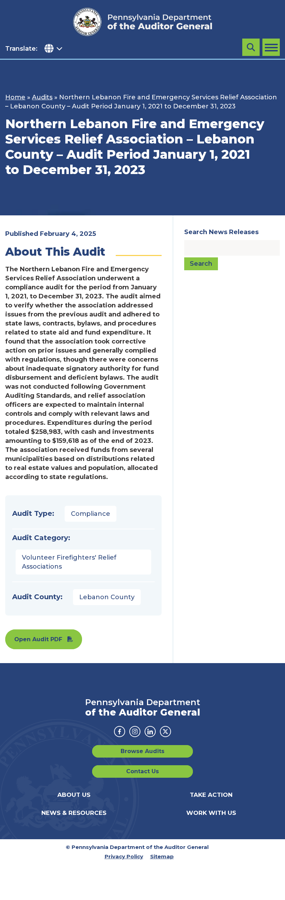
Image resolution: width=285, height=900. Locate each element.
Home (15, 97)
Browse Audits (142, 751)
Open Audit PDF (38, 639)
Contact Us (142, 771)
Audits (42, 97)
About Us (73, 794)
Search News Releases (221, 232)
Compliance (90, 514)
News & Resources (73, 812)
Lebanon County (107, 597)
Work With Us (211, 812)
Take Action (211, 794)
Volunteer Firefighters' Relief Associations (69, 562)
